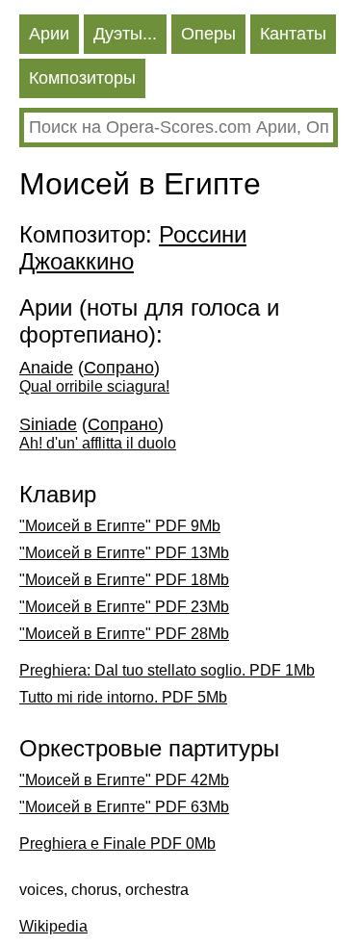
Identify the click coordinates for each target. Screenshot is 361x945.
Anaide (46, 367)
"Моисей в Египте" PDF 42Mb (124, 780)
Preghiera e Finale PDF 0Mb (117, 843)
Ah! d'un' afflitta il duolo (97, 443)
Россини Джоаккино (132, 247)
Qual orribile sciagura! (94, 386)
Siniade (48, 424)
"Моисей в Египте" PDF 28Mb (124, 634)
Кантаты (293, 33)
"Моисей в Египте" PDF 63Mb (124, 807)
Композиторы (82, 78)
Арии (49, 33)
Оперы (208, 33)
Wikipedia (53, 926)
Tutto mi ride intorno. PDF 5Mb (123, 697)
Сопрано (119, 367)
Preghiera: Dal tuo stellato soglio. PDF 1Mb (167, 670)
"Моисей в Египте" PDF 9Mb (119, 526)
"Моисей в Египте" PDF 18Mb (124, 580)
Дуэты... (125, 33)
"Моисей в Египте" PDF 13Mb (124, 553)
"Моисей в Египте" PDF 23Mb (124, 607)
